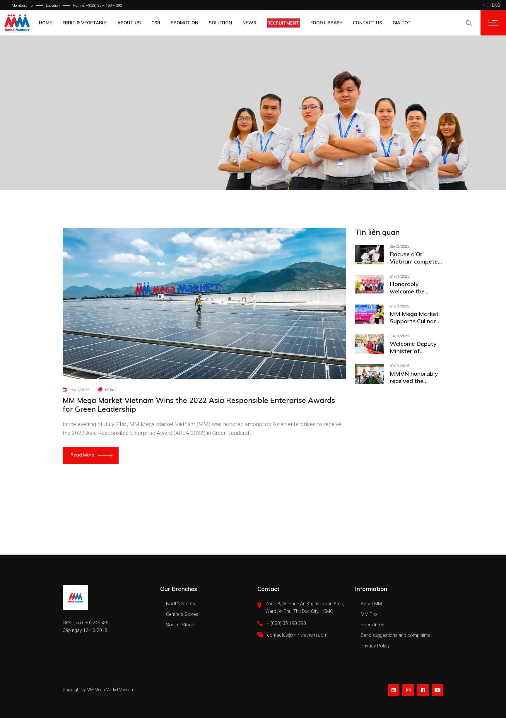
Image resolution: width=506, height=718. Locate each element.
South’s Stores (181, 625)
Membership (22, 5)
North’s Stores (180, 603)
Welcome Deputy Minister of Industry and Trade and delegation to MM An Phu (416, 347)
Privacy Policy (375, 646)
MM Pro (369, 614)
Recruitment (373, 625)
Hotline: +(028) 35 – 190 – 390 (97, 5)
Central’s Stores (182, 614)
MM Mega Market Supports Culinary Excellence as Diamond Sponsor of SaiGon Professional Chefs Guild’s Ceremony (415, 317)
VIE (486, 5)
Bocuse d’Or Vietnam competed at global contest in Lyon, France (416, 257)
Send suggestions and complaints (395, 635)
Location (53, 5)
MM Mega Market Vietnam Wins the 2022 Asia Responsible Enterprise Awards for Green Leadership (199, 404)
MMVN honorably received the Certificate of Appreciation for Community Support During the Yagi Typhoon (416, 377)
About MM (371, 603)
